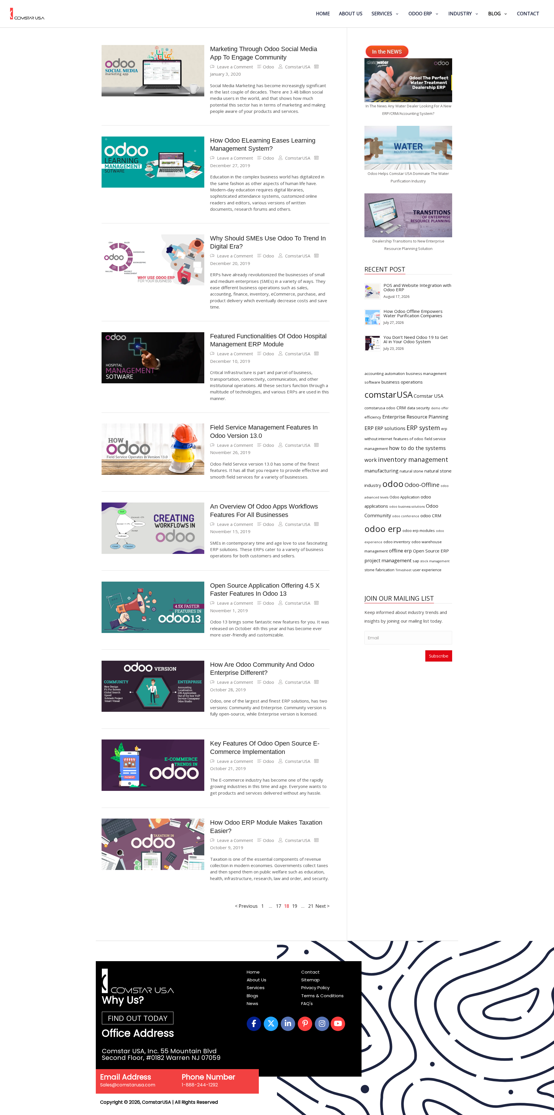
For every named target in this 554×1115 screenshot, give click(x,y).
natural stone (411, 471)
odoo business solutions (407, 507)
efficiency (372, 417)
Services (256, 988)
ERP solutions (390, 428)
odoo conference (405, 516)
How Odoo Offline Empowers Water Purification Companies (413, 313)
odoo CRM (430, 515)
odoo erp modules (419, 530)
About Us (256, 980)
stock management (435, 561)
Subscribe (438, 656)
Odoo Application (405, 497)
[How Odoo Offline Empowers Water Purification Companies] (372, 317)
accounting (373, 373)
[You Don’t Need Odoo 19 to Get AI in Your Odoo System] (372, 342)
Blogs (252, 996)
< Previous (246, 906)
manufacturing (381, 470)
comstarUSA (388, 394)
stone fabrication (379, 569)
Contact (310, 972)
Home (253, 972)
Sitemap (310, 980)
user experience (427, 569)
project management (387, 560)
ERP (369, 428)
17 (278, 906)
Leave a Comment (235, 67)
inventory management (413, 459)
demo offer (440, 408)
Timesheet (403, 570)
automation (395, 373)
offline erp (400, 550)
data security (418, 407)
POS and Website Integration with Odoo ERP (417, 287)
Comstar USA (428, 396)
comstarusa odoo (379, 407)
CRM (401, 407)
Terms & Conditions (322, 996)
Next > (322, 906)
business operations (402, 382)
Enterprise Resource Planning (415, 416)
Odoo (268, 67)
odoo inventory (396, 541)
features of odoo (408, 438)
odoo (392, 484)
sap (416, 560)
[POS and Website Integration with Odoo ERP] (372, 291)
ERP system (423, 427)
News (252, 1003)
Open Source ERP (431, 551)
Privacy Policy (315, 988)
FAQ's (307, 1003)
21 (310, 906)
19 (294, 906)
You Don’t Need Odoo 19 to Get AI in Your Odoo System (415, 339)
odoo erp (382, 529)
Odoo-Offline (422, 485)
